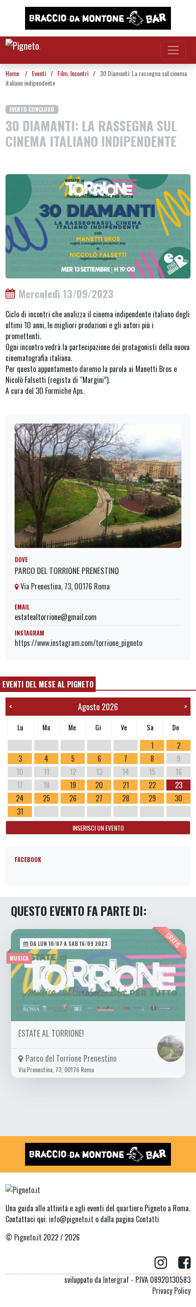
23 (178, 785)
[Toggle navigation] (173, 50)
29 (152, 798)
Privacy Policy (171, 1290)
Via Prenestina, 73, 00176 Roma (64, 586)
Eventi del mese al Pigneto (47, 684)
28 (125, 798)
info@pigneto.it (71, 1219)
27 (99, 798)
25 (46, 798)
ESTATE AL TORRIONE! (51, 1033)
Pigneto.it (27, 1237)
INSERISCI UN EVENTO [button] (98, 827)
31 (20, 811)
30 (178, 798)
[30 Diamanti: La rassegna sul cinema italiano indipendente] (98, 225)
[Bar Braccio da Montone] (98, 18)
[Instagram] (166, 1263)
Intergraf (116, 1279)
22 (152, 785)
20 (99, 785)
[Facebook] (184, 1263)
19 (73, 785)
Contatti (147, 1219)
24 (20, 798)
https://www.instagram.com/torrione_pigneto (78, 642)
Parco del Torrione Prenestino (67, 570)
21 (126, 785)
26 (73, 798)
